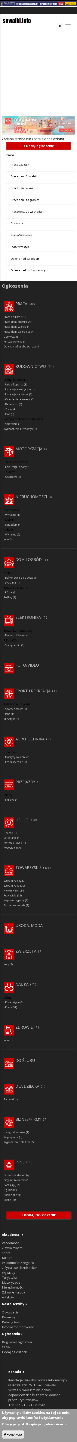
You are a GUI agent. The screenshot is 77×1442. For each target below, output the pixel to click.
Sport (6, 1253)
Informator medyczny (18, 1327)
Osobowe (11, 477)
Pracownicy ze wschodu (26, 212)
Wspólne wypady (14, 900)
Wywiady (8, 1272)
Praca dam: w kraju (23, 188)
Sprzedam (11, 424)
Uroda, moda (29, 925)
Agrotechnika (29, 738)
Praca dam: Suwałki (23, 176)
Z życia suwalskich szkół (19, 1267)
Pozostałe (10, 847)
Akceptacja (13, 1434)
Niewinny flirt (11, 890)
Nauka (21, 984)
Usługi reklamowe (14, 1132)
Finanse (8, 833)
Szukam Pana (11, 885)
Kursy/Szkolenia (21, 235)
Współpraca (11, 1137)
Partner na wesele (14, 905)
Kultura (7, 1257)
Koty (6, 964)
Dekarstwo (11, 404)
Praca (10, 155)
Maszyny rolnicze (15, 757)
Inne (7, 414)
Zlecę (8, 409)
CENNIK (8, 1347)
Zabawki (9, 1099)
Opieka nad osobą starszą (28, 270)
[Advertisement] (38, 75)
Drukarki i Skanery (16, 635)
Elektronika (28, 617)
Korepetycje (12, 1002)
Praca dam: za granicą (25, 200)
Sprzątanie (10, 838)
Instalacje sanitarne (16, 394)
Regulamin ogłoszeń (17, 1342)
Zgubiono (10, 1190)
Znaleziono (10, 1195)
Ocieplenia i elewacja (18, 399)
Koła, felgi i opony (16, 467)
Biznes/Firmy (28, 1119)
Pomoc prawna (13, 843)
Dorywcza (17, 223)
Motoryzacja (28, 448)
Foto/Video (27, 665)
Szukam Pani (11, 880)
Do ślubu (25, 1060)
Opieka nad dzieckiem (25, 259)
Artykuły (8, 1297)
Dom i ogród (28, 559)
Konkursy (9, 1317)
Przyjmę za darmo (15, 1180)
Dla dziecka (27, 1086)
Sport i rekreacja (32, 690)
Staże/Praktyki (20, 247)
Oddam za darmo (14, 1175)
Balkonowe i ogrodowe (19, 577)
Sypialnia (10, 582)
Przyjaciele (10, 895)
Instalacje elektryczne (18, 389)
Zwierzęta (25, 951)
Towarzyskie (28, 867)
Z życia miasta (12, 1248)
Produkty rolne (14, 762)
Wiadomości (10, 1243)
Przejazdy (25, 781)
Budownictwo (30, 366)
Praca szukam (20, 165)
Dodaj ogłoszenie (15, 1352)
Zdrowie (24, 1027)
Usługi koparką (14, 384)
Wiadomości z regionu (18, 1262)
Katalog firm (11, 1322)
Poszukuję (10, 1185)
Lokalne (10, 800)
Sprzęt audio (13, 645)
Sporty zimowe (14, 709)
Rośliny (8, 597)
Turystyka (9, 719)
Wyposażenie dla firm (17, 1142)
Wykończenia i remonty (18, 429)
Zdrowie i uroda (13, 1292)
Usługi (22, 819)
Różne (9, 592)
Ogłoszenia (10, 1312)
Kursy (8, 1007)
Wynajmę (10, 515)
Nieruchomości (31, 496)
